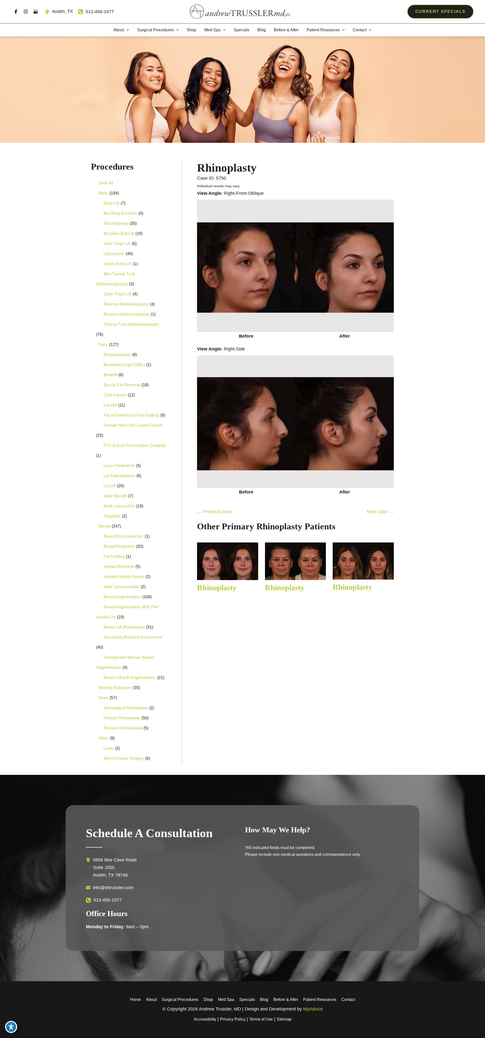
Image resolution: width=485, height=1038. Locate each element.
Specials (247, 999)
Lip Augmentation (119, 476)
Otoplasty (112, 516)
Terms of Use (261, 1019)
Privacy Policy (233, 1019)
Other (103, 738)
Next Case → (380, 511)
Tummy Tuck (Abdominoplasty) (131, 324)
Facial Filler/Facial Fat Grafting (131, 415)
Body (103, 193)
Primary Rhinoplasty (122, 718)
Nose (103, 698)
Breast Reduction (119, 546)
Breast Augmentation (122, 597)
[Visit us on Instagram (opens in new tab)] (25, 11)
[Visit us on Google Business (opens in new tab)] (35, 11)
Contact (348, 999)
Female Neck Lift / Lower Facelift (133, 425)
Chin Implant (115, 395)
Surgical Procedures (180, 999)
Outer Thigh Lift (117, 294)
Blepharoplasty (117, 354)
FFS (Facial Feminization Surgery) (134, 445)
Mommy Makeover (115, 688)
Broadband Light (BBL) (124, 365)
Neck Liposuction (119, 506)
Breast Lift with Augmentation (130, 677)
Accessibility (205, 1019)
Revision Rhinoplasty (123, 728)
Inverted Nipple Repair (124, 577)
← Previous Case (214, 511)
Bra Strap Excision (120, 213)
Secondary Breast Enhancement (133, 637)
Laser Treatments (119, 465)
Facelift (110, 405)
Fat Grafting (114, 556)
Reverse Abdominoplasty (126, 304)
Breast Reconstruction (123, 536)
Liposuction (114, 254)
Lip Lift (109, 486)
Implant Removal (119, 566)
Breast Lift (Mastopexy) (124, 627)
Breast (104, 526)
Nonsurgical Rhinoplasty (126, 708)
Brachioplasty (116, 223)
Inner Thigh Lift (117, 243)
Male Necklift (115, 496)
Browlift (110, 375)
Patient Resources (319, 999)
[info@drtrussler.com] (109, 888)
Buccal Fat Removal (122, 385)
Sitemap (284, 1019)
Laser (109, 748)
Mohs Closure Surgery (124, 758)
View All (106, 183)
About (151, 999)
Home (135, 999)
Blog (264, 999)
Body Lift (111, 203)
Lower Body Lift (117, 264)
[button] (440, 12)
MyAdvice (313, 1009)
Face (103, 344)
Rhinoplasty (227, 167)
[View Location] (48, 11)
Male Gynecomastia (121, 587)
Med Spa (226, 999)
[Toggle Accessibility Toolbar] (11, 1027)
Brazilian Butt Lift (119, 233)
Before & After (285, 999)
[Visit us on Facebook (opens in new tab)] (15, 11)
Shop (208, 999)
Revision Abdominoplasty (126, 314)
